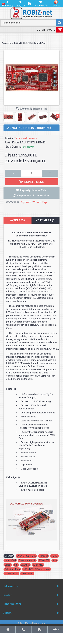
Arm (54, 560)
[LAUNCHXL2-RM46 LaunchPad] (31, 78)
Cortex (8, 564)
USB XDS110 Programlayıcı (36, 569)
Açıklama (17, 220)
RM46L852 (44, 560)
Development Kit (27, 560)
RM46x (54, 556)
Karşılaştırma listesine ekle (33, 195)
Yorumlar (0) (45, 220)
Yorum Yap (40, 202)
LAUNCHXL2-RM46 (26, 556)
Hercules (43, 556)
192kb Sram (27, 573)
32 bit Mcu (38, 564)
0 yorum (26, 202)
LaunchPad (10, 560)
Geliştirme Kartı (12, 569)
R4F (16, 564)
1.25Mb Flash (11, 573)
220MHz (25, 564)
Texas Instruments (25, 138)
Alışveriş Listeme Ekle (33, 190)
